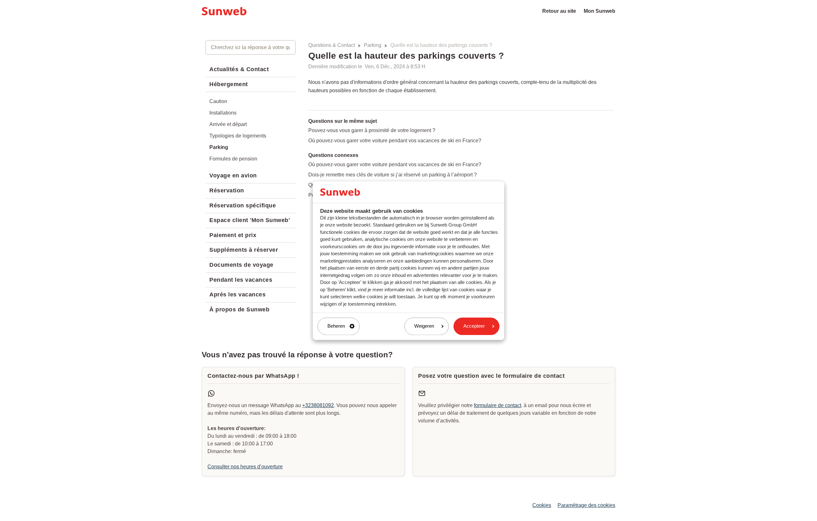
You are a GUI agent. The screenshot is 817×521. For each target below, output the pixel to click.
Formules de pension (233, 158)
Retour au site (559, 11)
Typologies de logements (237, 135)
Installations (222, 112)
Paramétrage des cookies (586, 505)
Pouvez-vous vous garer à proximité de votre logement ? (371, 130)
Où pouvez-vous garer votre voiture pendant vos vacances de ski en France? (394, 140)
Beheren (336, 326)
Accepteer (474, 326)
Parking (372, 45)
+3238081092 (318, 405)
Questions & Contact (331, 45)
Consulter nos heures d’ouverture (245, 466)
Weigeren (424, 326)
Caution (218, 101)
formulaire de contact (497, 405)
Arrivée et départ (228, 124)
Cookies (541, 505)
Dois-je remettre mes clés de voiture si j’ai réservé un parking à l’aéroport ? (392, 174)
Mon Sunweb (599, 11)
